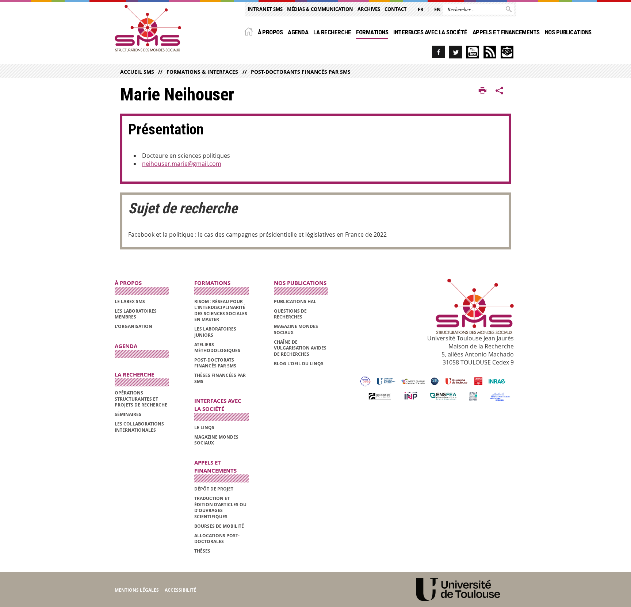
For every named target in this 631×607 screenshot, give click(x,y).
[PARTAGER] (499, 91)
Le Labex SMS (130, 301)
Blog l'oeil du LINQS (299, 363)
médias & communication (320, 9)
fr (421, 9)
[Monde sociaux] (472, 52)
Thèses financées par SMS (220, 378)
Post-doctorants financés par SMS (300, 71)
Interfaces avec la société (430, 32)
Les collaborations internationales (139, 427)
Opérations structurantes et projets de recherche (141, 399)
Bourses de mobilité (219, 526)
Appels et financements (506, 32)
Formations (372, 32)
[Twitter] (455, 52)
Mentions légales (137, 590)
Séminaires (128, 414)
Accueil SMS (137, 71)
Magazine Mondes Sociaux (216, 440)
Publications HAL (295, 301)
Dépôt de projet (213, 489)
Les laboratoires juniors (215, 332)
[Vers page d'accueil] (148, 28)
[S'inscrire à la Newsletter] (507, 52)
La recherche (332, 32)
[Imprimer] (482, 91)
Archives (368, 9)
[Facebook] (438, 52)
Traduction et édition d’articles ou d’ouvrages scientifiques (220, 507)
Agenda (298, 32)
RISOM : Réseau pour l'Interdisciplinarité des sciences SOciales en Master (220, 310)
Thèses (202, 551)
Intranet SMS (265, 9)
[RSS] (489, 52)
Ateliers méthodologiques (217, 347)
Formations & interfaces (202, 71)
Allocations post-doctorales (217, 538)
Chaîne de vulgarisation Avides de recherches (300, 348)
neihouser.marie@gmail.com (181, 164)
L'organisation (133, 326)
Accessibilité (180, 590)
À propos (270, 32)
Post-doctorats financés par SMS (215, 363)
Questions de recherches (290, 314)
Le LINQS (204, 427)
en (437, 9)
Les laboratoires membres (136, 314)
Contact (396, 9)
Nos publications (568, 32)
